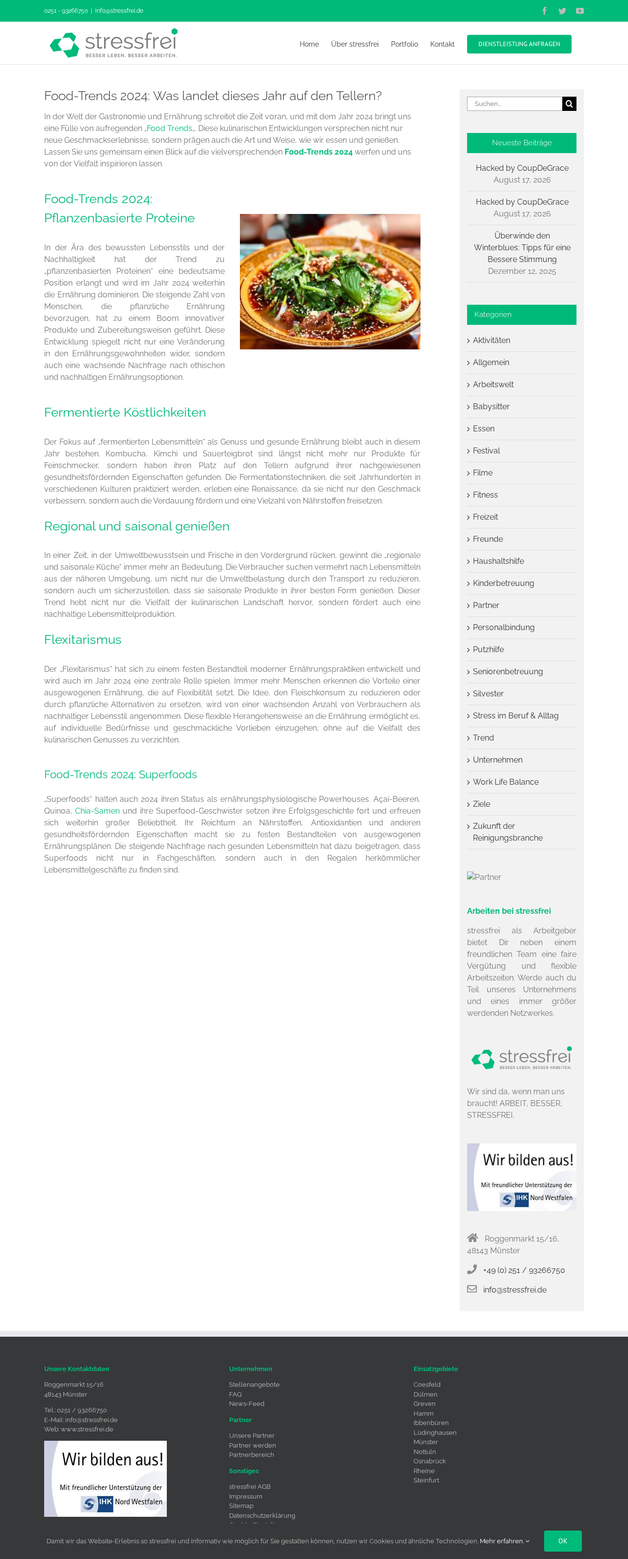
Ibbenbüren (431, 1423)
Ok (563, 1540)
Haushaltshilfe (498, 561)
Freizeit (485, 517)
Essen (484, 428)
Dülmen (426, 1394)
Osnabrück (430, 1461)
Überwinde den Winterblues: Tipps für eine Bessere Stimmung (522, 247)
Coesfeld (427, 1384)
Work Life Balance (506, 782)
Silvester (488, 693)
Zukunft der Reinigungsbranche (508, 832)
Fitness (485, 495)
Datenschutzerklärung (262, 1515)
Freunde (488, 539)
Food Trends (169, 128)
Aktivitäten (491, 340)
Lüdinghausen (435, 1432)
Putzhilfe (488, 649)
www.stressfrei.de (87, 1429)
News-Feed (246, 1403)
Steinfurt (426, 1480)
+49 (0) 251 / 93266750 (524, 1270)
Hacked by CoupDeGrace (522, 168)
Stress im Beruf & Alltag (516, 715)
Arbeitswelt (493, 384)
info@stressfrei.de (119, 10)
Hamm (424, 1413)
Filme (483, 472)
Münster (426, 1442)
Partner (486, 605)
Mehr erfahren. (502, 1541)
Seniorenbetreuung (508, 671)
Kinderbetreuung (503, 583)
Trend (483, 737)
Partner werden (252, 1445)
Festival (486, 450)
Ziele (481, 804)
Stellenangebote (254, 1384)
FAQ (235, 1394)
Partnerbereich (251, 1454)
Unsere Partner (252, 1435)
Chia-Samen (97, 811)
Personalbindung (504, 627)
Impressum (245, 1496)
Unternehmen (498, 760)
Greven (425, 1403)
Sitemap (241, 1505)
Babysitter (491, 406)
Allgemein (491, 362)
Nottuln (425, 1451)
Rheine (424, 1471)
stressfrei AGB (250, 1486)
